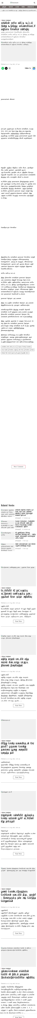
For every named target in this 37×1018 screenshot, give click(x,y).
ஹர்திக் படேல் (25, 353)
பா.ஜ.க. (17, 680)
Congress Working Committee (24, 346)
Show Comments (18, 467)
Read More (18, 621)
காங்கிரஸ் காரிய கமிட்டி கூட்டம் (9, 346)
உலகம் (17, 7)
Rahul (32, 349)
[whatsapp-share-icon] (2, 69)
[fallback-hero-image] (8, 513)
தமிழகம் (4, 7)
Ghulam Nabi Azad (6, 353)
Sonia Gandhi (4, 349)
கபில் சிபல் (20, 349)
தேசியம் (11, 7)
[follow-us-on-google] (34, 68)
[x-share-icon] (6, 69)
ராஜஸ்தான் (5, 833)
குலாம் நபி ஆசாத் (16, 353)
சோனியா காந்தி (13, 349)
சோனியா (27, 349)
